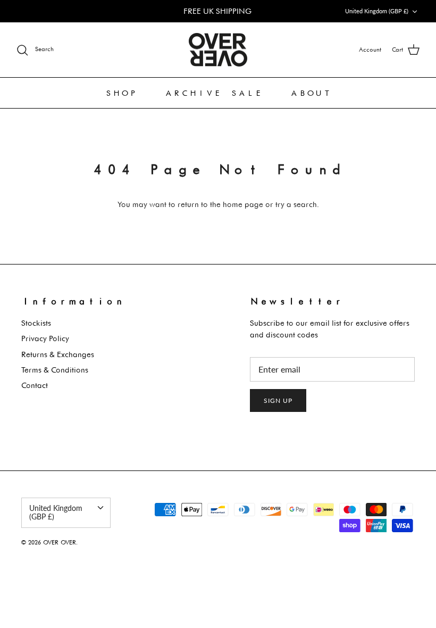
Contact (34, 385)
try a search (296, 204)
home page (243, 204)
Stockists (36, 322)
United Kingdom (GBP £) (376, 10)
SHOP (121, 92)
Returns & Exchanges (57, 354)
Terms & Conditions (54, 369)
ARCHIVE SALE (214, 92)
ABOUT (310, 92)
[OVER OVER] (218, 50)
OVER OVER (59, 542)
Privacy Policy (45, 338)
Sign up (278, 400)
